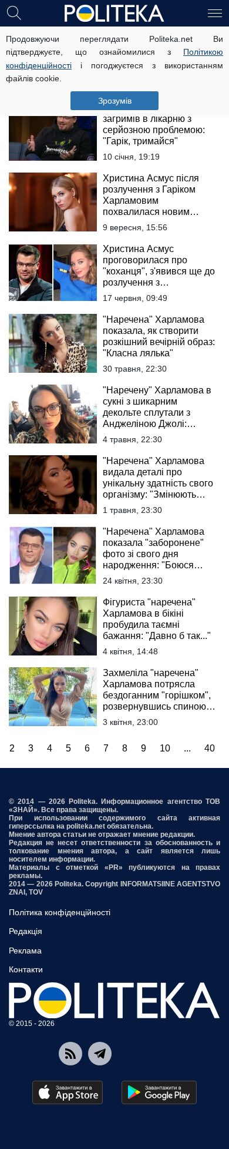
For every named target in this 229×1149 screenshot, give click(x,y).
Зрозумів (115, 100)
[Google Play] (159, 1092)
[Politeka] (114, 13)
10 (165, 748)
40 (209, 748)
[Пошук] (14, 12)
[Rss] (70, 1053)
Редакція (25, 931)
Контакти (26, 969)
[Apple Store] (67, 1092)
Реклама (25, 950)
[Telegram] (100, 1053)
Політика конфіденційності (59, 912)
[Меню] (215, 12)
